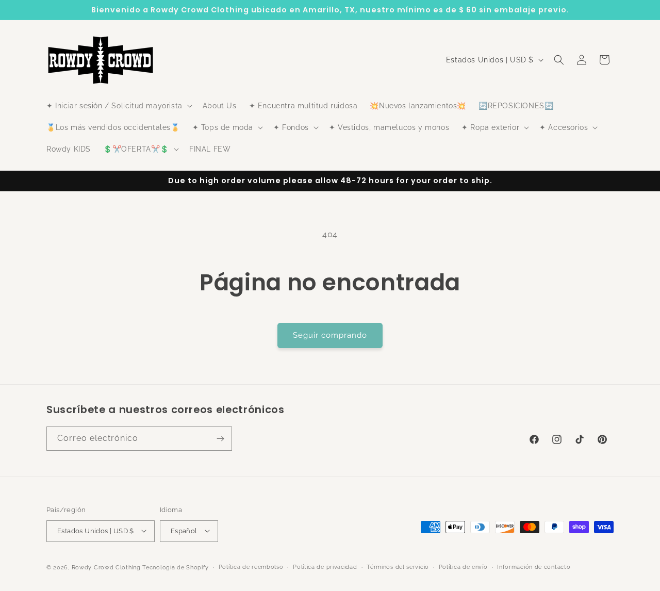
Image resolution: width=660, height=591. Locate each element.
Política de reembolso (251, 566)
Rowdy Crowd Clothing (106, 567)
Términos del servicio (398, 566)
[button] (118, 106)
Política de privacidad (325, 566)
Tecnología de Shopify (175, 567)
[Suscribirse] (220, 438)
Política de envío (463, 566)
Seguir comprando (330, 335)
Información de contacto (533, 566)
